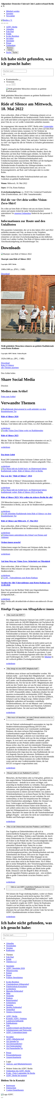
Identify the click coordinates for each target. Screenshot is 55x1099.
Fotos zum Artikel (8, 396)
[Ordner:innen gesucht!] (27, 537)
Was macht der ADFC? (15, 615)
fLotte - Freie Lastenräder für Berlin (20, 1073)
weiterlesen (10, 663)
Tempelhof (10, 1009)
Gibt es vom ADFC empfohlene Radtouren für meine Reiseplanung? (30, 888)
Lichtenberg (11, 989)
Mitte (8, 993)
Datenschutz (11, 1088)
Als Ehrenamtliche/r (14, 1044)
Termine (9, 948)
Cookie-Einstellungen (15, 1090)
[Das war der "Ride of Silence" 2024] (27, 471)
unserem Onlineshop (22, 213)
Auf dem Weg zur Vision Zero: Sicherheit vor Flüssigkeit (25, 561)
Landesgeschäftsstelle (15, 1021)
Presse (8, 43)
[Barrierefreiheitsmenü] (2, 23)
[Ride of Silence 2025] (22, 430)
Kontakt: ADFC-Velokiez (16, 1018)
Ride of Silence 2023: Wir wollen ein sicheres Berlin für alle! (27, 497)
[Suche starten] (4, 74)
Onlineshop (10, 45)
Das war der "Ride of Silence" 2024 (16, 476)
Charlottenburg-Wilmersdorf (17, 984)
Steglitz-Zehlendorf (14, 1007)
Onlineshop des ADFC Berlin (18, 1071)
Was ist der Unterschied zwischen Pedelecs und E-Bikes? (28, 827)
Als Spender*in (12, 1041)
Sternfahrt (10, 41)
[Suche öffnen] (5, 23)
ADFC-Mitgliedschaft (15, 1039)
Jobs (8, 1025)
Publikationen (11, 1023)
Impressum (10, 1085)
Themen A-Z (11, 962)
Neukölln (10, 996)
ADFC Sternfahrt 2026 (15, 968)
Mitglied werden (12, 11)
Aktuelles (10, 29)
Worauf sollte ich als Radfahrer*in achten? (22, 773)
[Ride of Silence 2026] (27, 411)
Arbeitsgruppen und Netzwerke (19, 1030)
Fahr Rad (10, 31)
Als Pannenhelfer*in (14, 1048)
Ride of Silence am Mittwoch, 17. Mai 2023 (19, 521)
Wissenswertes (12, 970)
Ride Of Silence (7, 365)
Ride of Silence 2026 (9, 416)
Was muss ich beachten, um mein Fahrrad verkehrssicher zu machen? (30, 718)
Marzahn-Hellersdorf (14, 991)
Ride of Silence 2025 (9, 435)
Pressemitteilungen (13, 1055)
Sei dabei (10, 38)
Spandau (9, 1005)
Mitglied (48, 657)
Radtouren (10, 950)
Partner (9, 973)
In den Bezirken (12, 36)
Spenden (9, 13)
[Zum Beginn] (2, 1097)
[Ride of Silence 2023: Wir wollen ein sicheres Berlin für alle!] (27, 492)
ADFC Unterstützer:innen (16, 1032)
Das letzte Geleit (8, 455)
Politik (8, 34)
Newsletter (10, 16)
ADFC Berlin (11, 27)
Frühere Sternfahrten (14, 977)
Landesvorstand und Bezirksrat (18, 1028)
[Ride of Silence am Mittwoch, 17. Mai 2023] (27, 516)
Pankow (9, 998)
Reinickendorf (12, 1000)
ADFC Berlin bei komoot (16, 1075)
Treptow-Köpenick (13, 1012)
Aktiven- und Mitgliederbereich (19, 1064)
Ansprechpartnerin (13, 1057)
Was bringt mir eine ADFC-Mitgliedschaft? (22, 669)
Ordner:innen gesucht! (11, 542)
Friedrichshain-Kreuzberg (16, 986)
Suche (9, 52)
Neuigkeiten (11, 946)
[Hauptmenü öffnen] (7, 23)
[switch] (20, 80)
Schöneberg (11, 1003)
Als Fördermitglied (13, 1046)
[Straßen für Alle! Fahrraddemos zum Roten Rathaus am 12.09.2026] (19, 578)
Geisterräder (48, 126)
